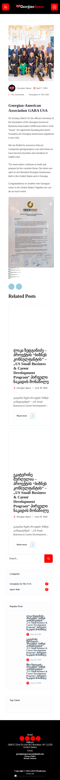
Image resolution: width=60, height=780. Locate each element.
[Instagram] (27, 738)
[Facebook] (22, 738)
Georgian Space (24, 88)
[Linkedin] (32, 738)
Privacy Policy (30, 756)
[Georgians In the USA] (30, 7)
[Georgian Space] (12, 88)
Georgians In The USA (39, 94)
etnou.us (48, 149)
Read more (22, 416)
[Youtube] (38, 738)
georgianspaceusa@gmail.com (30, 754)
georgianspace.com (29, 149)
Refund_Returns (30, 758)
